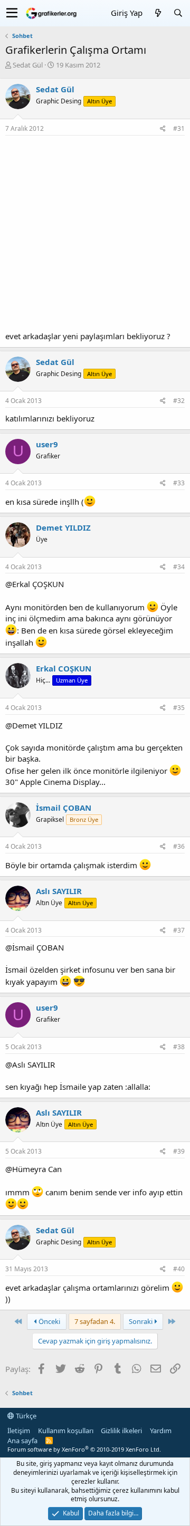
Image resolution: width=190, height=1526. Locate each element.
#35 (179, 707)
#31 (179, 128)
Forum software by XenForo (84, 1449)
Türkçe (25, 1416)
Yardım (161, 1430)
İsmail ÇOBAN (63, 807)
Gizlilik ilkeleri (121, 1430)
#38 (179, 1046)
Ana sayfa (22, 1440)
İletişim (18, 1430)
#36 (179, 846)
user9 (47, 444)
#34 (179, 566)
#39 (179, 1151)
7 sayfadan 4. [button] (94, 1321)
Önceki (48, 1321)
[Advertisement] (95, 236)
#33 (179, 482)
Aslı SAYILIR (59, 891)
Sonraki (141, 1321)
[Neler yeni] (158, 13)
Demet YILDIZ (63, 527)
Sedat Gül (28, 65)
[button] (12, 13)
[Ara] (178, 13)
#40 (179, 1268)
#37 (179, 930)
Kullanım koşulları (65, 1430)
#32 (179, 400)
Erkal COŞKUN (63, 668)
